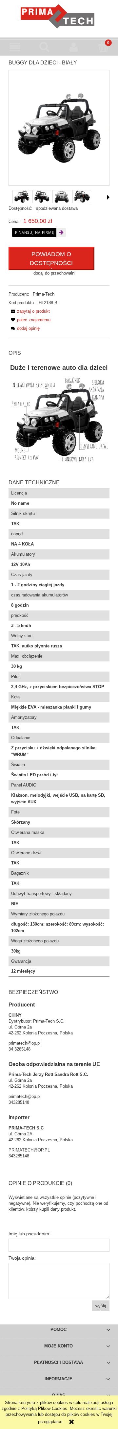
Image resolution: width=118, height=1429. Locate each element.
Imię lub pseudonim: (29, 1233)
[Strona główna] (59, 16)
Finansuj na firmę (34, 232)
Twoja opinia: (22, 1258)
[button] (15, 47)
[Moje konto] (73, 47)
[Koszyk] (103, 46)
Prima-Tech (43, 294)
